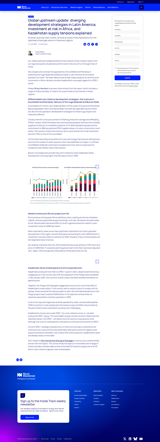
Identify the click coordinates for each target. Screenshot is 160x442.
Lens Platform (112, 7)
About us (114, 395)
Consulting (77, 401)
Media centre (115, 398)
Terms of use (45, 439)
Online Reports (99, 7)
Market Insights (76, 7)
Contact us (120, 2)
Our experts (114, 407)
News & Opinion (98, 395)
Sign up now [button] (29, 417)
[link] (80, 376)
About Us (45, 7)
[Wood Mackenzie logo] (23, 7)
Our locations (115, 404)
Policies (59, 439)
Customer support (99, 404)
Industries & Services (59, 7)
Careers (113, 401)
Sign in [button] (141, 2)
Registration (130, 2)
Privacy (53, 439)
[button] (141, 7)
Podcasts (96, 401)
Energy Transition (79, 398)
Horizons (96, 398)
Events (88, 7)
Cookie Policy (68, 439)
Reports (76, 407)
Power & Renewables (80, 395)
